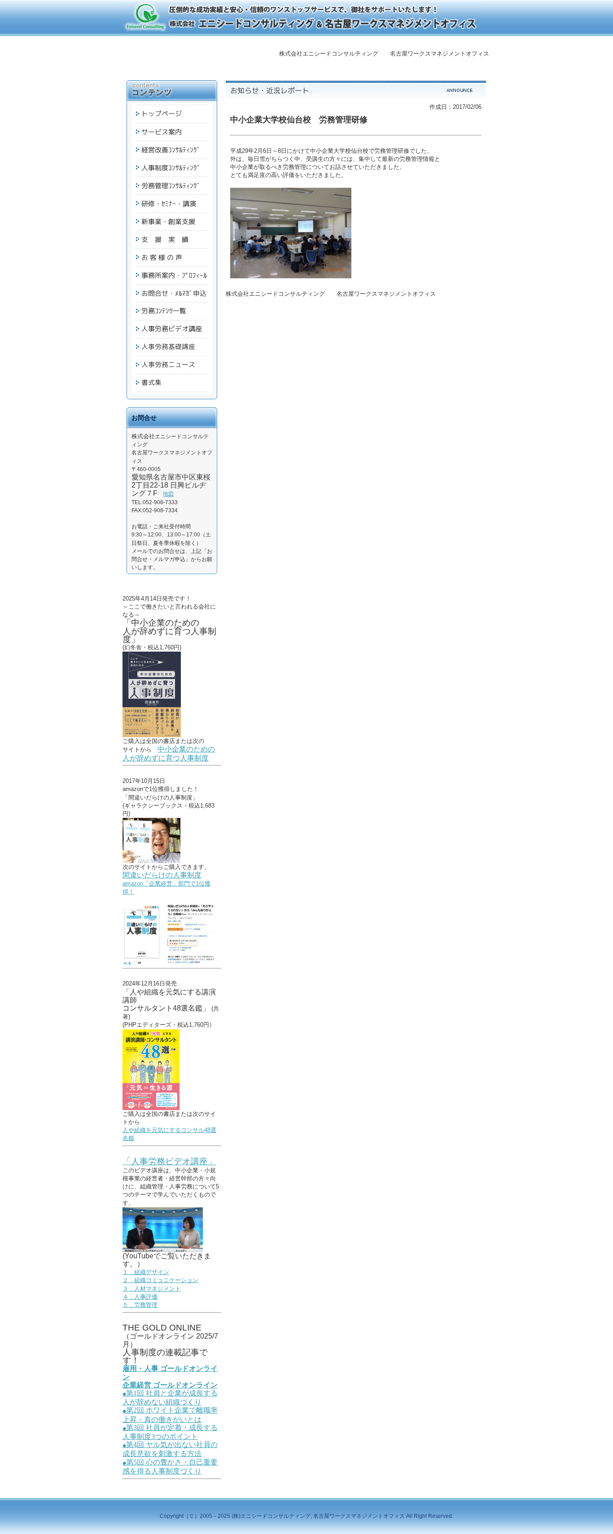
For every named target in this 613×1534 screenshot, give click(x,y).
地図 (168, 494)
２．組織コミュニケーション (160, 1280)
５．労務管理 (140, 1304)
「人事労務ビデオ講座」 (169, 1161)
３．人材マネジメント (152, 1288)
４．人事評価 (140, 1296)
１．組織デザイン (146, 1272)
